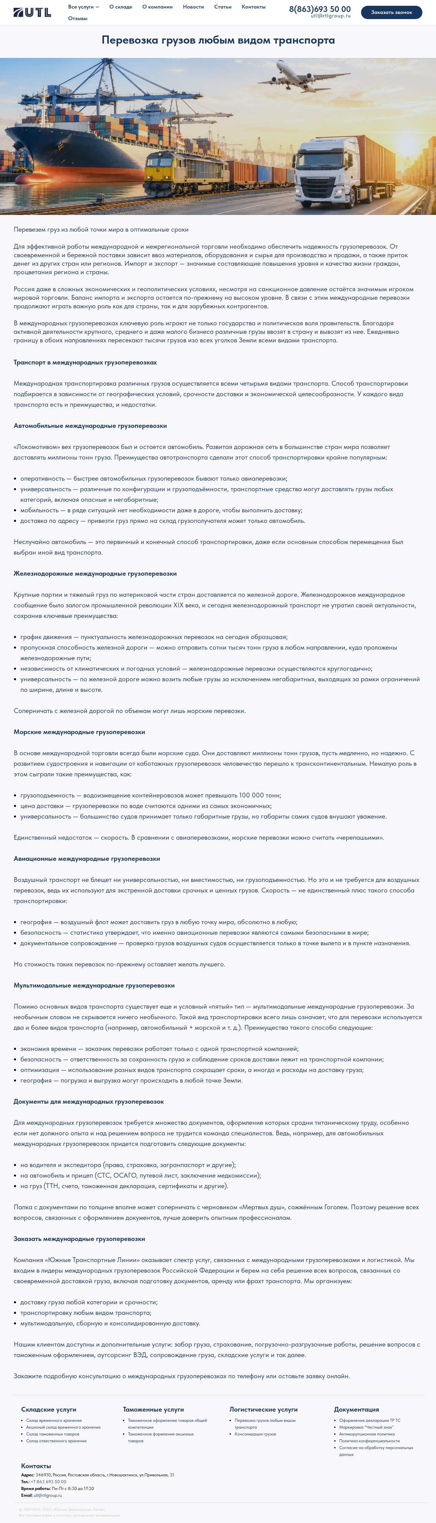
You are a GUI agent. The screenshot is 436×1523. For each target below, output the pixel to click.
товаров (135, 1440)
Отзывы (78, 18)
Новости (193, 6)
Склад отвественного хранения (56, 1440)
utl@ (317, 15)
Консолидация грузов (255, 1433)
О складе (120, 6)
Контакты (254, 6)
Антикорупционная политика (367, 1433)
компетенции (141, 1427)
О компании (157, 6)
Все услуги (81, 6)
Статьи (223, 6)
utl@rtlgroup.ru (48, 1495)
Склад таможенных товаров (52, 1433)
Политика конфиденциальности (369, 1440)
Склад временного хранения (54, 1420)
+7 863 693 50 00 (48, 1481)
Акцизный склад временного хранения (63, 1427)
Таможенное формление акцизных (161, 1433)
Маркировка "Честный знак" (366, 1427)
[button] (391, 12)
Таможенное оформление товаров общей (167, 1420)
